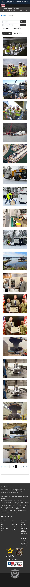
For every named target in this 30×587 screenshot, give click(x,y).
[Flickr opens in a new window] (11, 516)
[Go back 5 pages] (5, 466)
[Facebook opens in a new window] (2, 516)
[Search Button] (25, 6)
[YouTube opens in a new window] (8, 516)
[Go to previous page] (8, 466)
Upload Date (17, 28)
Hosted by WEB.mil (14, 559)
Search (23, 22)
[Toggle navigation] (28, 6)
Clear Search (7, 33)
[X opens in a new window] (5, 516)
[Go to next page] (23, 467)
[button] (7, 3)
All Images (6, 28)
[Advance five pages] (26, 466)
